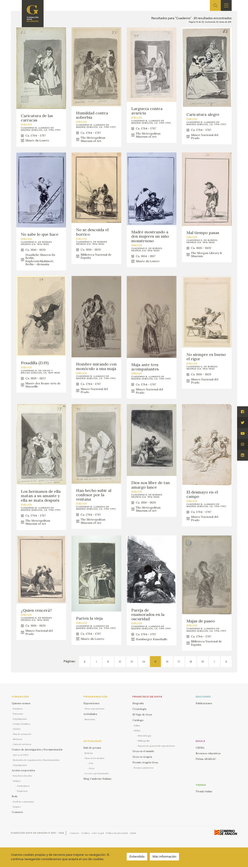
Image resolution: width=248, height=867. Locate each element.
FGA (91, 763)
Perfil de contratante (23, 801)
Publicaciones (204, 703)
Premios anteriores (143, 767)
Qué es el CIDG (21, 755)
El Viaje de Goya (142, 714)
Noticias (88, 753)
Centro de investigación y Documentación (37, 749)
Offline (137, 730)
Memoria (17, 739)
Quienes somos (21, 703)
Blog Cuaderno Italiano (97, 778)
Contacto (17, 812)
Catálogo (138, 720)
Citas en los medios (94, 758)
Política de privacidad (117, 833)
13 (132, 661)
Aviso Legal (98, 833)
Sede (15, 796)
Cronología (139, 709)
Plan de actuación (22, 734)
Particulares (23, 786)
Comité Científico (22, 723)
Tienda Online (204, 791)
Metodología (144, 735)
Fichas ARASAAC (206, 759)
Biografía (138, 703)
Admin (133, 833)
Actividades (90, 714)
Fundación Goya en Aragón (29, 833)
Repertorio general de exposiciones (156, 745)
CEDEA (17, 729)
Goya (91, 768)
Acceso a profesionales (96, 773)
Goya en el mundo (143, 751)
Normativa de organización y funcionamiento (36, 760)
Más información (164, 856)
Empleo (17, 806)
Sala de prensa (92, 747)
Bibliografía (144, 740)
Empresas (22, 791)
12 (120, 661)
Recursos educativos (208, 753)
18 (191, 661)
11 (108, 661)
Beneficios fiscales (22, 775)
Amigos (17, 780)
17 (179, 661)
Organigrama (20, 718)
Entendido (137, 856)
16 (167, 661)
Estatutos (18, 708)
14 (144, 661)
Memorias (89, 719)
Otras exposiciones (94, 708)
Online (136, 725)
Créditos (85, 833)
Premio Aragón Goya (145, 762)
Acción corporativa (23, 770)
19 (203, 661)
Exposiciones (91, 703)
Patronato (18, 713)
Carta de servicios (22, 744)
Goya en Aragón (142, 756)
